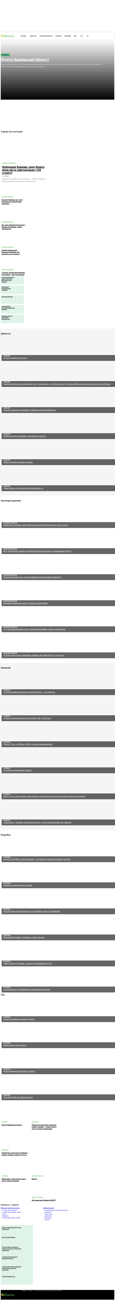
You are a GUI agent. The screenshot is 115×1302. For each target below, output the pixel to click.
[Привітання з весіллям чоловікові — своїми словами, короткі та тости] (15, 1142)
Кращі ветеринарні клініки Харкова (19, 1019)
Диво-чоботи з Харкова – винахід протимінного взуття (27, 963)
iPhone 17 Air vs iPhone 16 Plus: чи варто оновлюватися (27, 744)
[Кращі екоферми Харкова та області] (57, 1061)
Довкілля (5, 55)
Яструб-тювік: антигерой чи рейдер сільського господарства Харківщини (11, 1249)
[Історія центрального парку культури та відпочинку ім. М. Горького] (19, 280)
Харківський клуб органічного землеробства (7, 318)
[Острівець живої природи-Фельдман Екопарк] (27, 1260)
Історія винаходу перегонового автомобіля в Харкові (26, 989)
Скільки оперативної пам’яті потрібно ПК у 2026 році (27, 718)
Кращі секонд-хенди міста (14, 1045)
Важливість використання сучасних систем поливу (25, 603)
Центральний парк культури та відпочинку (56, 1210)
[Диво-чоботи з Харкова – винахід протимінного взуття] (57, 953)
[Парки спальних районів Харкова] (57, 452)
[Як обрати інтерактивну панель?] (57, 760)
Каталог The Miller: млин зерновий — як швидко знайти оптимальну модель (36, 859)
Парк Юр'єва (48, 1217)
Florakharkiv (5, 1215)
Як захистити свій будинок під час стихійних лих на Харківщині (31, 911)
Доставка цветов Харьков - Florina (11, 1212)
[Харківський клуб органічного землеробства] (19, 319)
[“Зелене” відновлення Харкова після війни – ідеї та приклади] (13, 263)
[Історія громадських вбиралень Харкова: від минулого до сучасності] (13, 240)
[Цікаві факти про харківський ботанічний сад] (57, 478)
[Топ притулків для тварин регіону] (57, 1087)
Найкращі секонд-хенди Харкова (17, 885)
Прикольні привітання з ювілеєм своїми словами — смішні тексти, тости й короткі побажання (44, 1127)
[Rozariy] (45, 1168)
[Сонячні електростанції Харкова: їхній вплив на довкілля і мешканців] (27, 1270)
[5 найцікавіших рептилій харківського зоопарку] (19, 309)
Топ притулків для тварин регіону (18, 1097)
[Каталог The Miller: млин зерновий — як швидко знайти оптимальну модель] (57, 849)
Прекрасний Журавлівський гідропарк (6, 288)
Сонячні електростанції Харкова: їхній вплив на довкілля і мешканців (11, 1268)
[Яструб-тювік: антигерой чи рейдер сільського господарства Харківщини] (27, 1250)
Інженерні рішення (9, 163)
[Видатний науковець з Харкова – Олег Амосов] (57, 927)
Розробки (6, 857)
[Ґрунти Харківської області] (57, 348)
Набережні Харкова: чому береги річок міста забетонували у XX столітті (23, 170)
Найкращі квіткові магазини (10, 1208)
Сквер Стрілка (48, 1214)
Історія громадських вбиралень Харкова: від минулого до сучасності (11, 252)
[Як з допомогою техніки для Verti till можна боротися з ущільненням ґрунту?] (57, 541)
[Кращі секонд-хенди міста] (57, 1035)
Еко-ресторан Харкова (8, 1237)
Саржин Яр (48, 1212)
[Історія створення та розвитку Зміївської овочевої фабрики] (57, 400)
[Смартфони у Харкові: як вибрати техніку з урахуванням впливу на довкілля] (57, 812)
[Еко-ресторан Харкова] (27, 1240)
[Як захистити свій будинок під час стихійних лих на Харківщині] (57, 901)
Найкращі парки (48, 1208)
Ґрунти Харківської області (25, 60)
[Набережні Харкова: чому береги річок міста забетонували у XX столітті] (25, 149)
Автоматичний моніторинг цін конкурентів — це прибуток (29, 692)
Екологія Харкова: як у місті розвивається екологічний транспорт (12, 202)
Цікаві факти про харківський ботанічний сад (23, 488)
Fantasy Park (48, 1215)
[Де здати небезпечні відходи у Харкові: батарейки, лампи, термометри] (13, 215)
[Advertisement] (33, 79)
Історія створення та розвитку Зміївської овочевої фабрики (29, 410)
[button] (87, 36)
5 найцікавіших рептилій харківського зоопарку (8, 308)
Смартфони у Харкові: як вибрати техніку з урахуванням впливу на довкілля (37, 822)
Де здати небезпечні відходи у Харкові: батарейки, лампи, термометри (13, 227)
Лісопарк (47, 1219)
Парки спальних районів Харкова (18, 462)
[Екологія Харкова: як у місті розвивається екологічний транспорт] (13, 190)
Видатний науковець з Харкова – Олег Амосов (23, 937)
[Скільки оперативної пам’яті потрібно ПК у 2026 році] (57, 708)
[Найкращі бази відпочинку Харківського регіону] (57, 426)
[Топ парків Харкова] (19, 299)
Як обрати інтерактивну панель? (17, 770)
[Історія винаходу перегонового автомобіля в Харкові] (57, 980)
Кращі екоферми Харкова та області (19, 1071)
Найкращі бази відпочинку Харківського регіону (24, 436)
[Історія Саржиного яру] (27, 1279)
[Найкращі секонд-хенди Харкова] (57, 875)
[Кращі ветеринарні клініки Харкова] (57, 1009)
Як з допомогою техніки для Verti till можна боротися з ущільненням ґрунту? (37, 551)
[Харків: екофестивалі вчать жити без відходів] (27, 1230)
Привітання (35, 1122)
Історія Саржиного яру (8, 1276)
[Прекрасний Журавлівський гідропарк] (19, 289)
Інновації (6, 690)
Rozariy (34, 1179)
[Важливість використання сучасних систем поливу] (57, 593)
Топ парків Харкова (7, 296)
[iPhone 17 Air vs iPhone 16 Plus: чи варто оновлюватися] (57, 734)
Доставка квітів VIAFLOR (9, 1210)
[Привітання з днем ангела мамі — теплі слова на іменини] (15, 1168)
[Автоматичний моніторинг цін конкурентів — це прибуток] (57, 682)
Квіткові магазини (37, 1175)
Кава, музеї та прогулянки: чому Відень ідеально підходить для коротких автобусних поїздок (44, 796)
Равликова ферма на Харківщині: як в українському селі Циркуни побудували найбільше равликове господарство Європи (57, 384)
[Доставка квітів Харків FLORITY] (45, 1189)
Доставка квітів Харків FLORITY (44, 1200)
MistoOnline (58, 1290)
